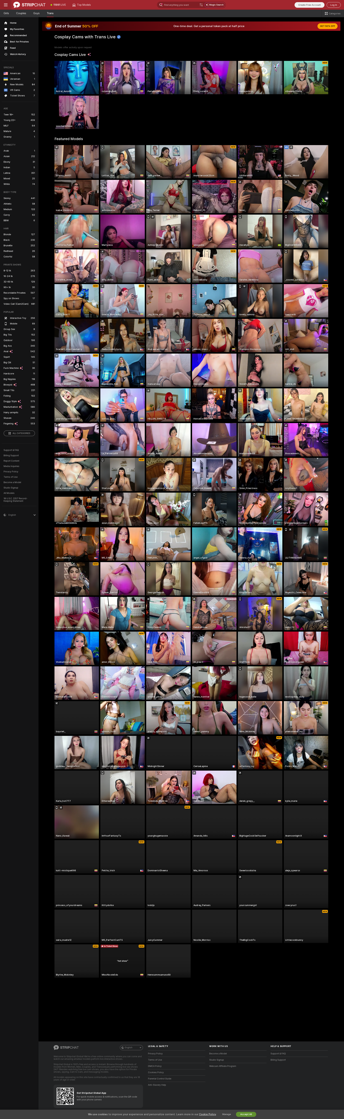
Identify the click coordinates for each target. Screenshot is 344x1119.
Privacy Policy (11, 471)
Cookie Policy (207, 1114)
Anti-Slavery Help (157, 1085)
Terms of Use (11, 477)
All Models (9, 493)
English (128, 1047)
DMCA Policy (155, 1066)
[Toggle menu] (5, 5)
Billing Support (11, 455)
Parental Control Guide (159, 1078)
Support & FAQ (11, 450)
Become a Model (12, 482)
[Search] (201, 4)
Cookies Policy (156, 1072)
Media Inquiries (11, 466)
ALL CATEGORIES (21, 433)
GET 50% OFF (327, 26)
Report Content (11, 461)
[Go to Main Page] (29, 5)
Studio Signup (11, 488)
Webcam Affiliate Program (222, 1066)
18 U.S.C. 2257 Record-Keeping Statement (15, 499)
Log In (333, 5)
